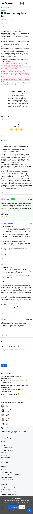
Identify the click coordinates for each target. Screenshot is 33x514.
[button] (3, 3)
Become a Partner (5, 457)
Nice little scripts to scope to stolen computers (13, 380)
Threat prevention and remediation (9, 492)
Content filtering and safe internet (9, 494)
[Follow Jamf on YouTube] (8, 437)
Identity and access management (9, 487)
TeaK (4, 319)
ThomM (7, 414)
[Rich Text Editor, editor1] (16, 355)
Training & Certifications (7, 447)
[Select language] (22, 3)
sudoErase (6, 23)
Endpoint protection (6, 489)
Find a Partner (4, 460)
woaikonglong (9, 409)
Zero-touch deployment (7, 472)
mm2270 (5, 140)
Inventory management (7, 479)
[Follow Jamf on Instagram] (11, 438)
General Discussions (7, 7)
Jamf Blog (3, 452)
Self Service (4, 484)
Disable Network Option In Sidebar (10, 376)
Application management (7, 477)
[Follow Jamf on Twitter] (2, 437)
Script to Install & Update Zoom (9, 394)
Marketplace (4, 455)
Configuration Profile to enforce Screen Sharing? (14, 385)
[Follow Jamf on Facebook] (14, 438)
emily (7, 423)
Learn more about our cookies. (16, 504)
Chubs (7, 405)
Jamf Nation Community (7, 450)
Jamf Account (4, 462)
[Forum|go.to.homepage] (9, 3)
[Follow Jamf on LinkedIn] (5, 438)
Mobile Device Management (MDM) (10, 474)
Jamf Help (3, 445)
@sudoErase (6, 144)
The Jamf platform (5, 470)
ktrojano (8, 418)
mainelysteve (6, 199)
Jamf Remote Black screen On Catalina (11, 389)
